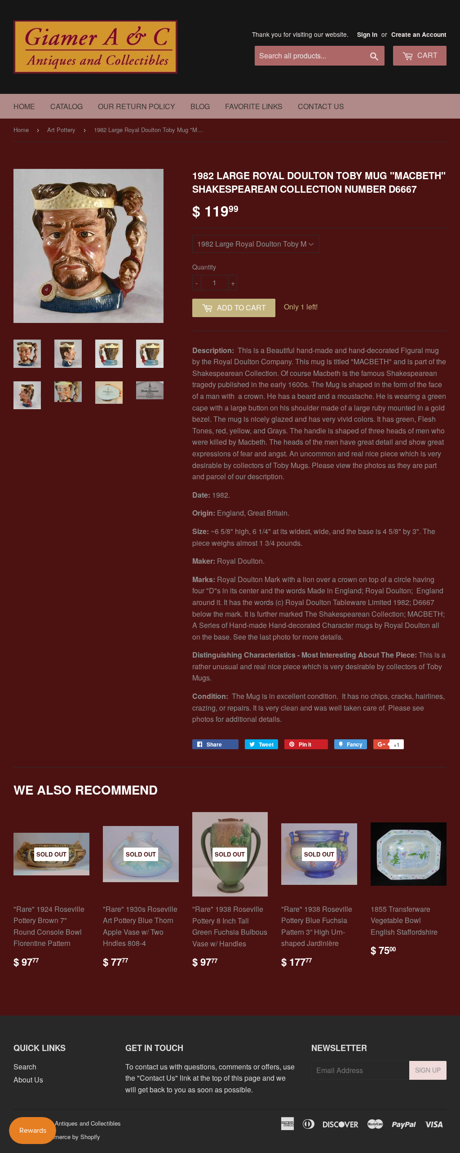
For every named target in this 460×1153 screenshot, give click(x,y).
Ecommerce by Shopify (69, 1136)
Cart (427, 55)
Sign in (367, 34)
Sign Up (428, 1069)
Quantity (204, 266)
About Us (28, 1079)
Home (24, 106)
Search (24, 1066)
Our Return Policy (136, 106)
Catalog (66, 106)
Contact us (321, 106)
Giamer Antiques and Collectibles (77, 1123)
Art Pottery (61, 129)
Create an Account (419, 34)
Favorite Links (254, 106)
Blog (200, 106)
